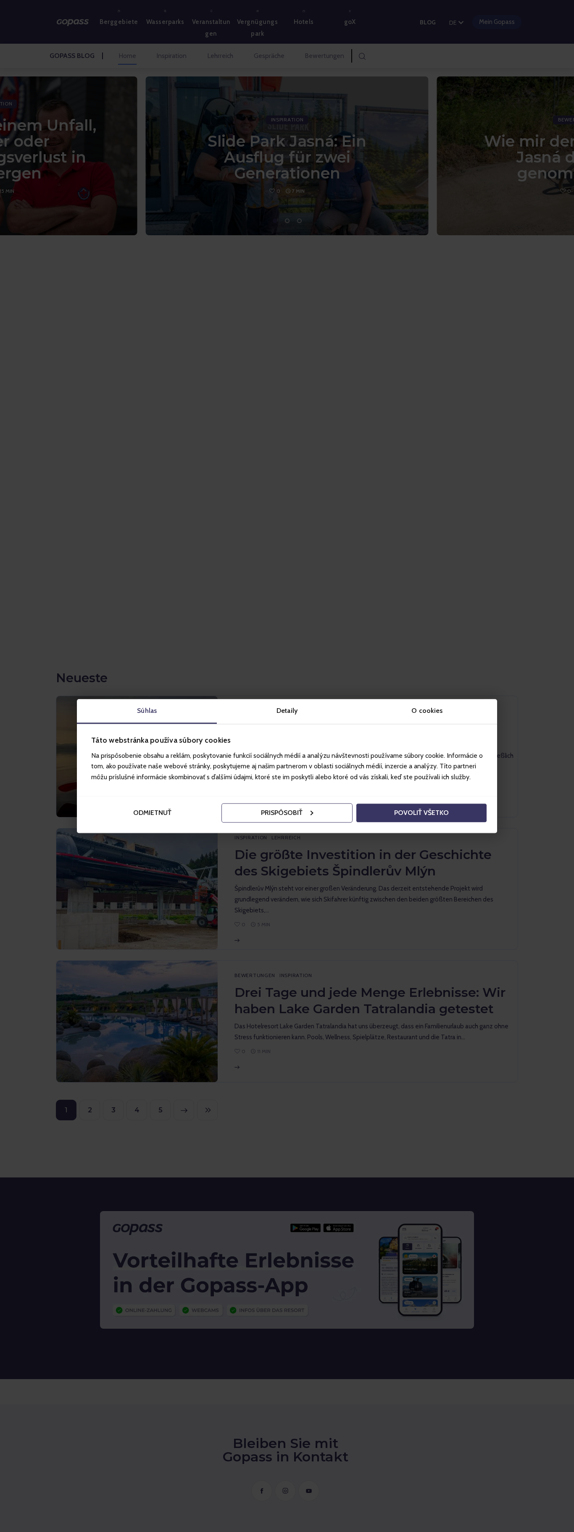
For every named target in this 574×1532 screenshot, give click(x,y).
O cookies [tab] (426, 711)
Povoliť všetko (421, 813)
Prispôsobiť (282, 813)
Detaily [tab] (287, 711)
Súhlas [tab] (147, 711)
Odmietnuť (152, 813)
